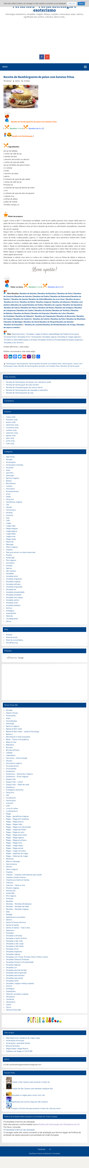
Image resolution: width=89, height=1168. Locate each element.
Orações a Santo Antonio (16, 877)
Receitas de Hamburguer (69, 366)
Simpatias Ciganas (13, 582)
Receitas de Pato (58, 319)
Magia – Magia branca (14, 822)
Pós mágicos (11, 560)
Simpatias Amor (24, 337)
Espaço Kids (11, 779)
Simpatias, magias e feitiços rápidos (20, 983)
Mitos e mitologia (13, 861)
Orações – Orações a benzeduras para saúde (24, 875)
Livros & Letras (12, 808)
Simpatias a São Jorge (15, 944)
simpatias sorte (12, 603)
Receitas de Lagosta (53, 305)
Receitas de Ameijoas (64, 308)
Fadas (8, 497)
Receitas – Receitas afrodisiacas (18, 904)
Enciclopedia (11, 769)
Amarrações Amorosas (15, 1041)
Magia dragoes (12, 528)
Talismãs (9, 616)
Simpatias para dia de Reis (16, 970)
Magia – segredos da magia (17, 853)
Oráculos (9, 883)
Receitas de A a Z (36, 128)
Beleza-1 (9, 734)
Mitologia (9, 544)
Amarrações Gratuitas (14, 465)
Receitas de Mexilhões (76, 319)
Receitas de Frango (67, 325)
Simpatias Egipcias (13, 965)
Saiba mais (72, 3)
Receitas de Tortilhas (61, 310)
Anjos (22, 334)
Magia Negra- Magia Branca (17, 1049)
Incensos (9, 515)
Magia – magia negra (14, 845)
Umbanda (10, 999)
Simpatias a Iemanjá (29, 340)
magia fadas (11, 534)
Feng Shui (10, 792)
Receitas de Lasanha (33, 325)
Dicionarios (10, 489)
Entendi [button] (81, 3)
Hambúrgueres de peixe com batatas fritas (45, 364)
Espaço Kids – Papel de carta (17, 785)
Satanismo (10, 930)
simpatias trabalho (13, 605)
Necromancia (11, 864)
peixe (16, 366)
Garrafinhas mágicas (14, 502)
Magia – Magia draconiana (16, 835)
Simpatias (10, 573)
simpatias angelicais (14, 579)
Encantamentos (10, 337)
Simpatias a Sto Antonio (13, 343)
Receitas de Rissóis (22, 313)
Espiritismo (10, 787)
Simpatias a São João (14, 941)
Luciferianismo (12, 811)
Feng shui (10, 499)
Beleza (8, 481)
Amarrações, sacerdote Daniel (18, 1043)
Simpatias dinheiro (13, 584)
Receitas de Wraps (47, 322)
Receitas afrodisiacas (61, 302)
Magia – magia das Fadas (16, 830)
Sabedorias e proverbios (15, 917)
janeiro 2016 (11, 422)
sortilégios (10, 611)
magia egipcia (11, 531)
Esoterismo (10, 771)
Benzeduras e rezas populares (18, 737)
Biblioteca (10, 745)
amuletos (10, 468)
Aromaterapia (11, 721)
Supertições (11, 991)
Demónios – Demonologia (16, 758)
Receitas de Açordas (23, 296)
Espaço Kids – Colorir (14, 782)
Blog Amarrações (13, 1046)
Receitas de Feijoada (24, 316)
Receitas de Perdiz (51, 325)
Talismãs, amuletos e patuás (17, 994)
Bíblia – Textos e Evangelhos (17, 739)
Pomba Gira (10, 891)
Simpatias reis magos (14, 597)
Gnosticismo (11, 798)
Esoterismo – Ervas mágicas (17, 777)
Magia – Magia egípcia (15, 838)
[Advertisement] (45, 36)
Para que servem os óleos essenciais (20, 552)
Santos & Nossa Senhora (16, 922)
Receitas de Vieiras (29, 308)
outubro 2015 (11, 430)
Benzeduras (11, 483)
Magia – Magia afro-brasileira (17, 819)
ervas (8, 494)
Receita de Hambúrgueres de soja (19, 393)
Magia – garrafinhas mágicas (17, 816)
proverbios (10, 563)
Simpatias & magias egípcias (69, 337)
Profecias (9, 899)
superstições (11, 613)
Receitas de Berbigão (13, 322)
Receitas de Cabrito (41, 319)
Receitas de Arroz (11, 302)
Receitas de (50, 299)
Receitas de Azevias (19, 299)
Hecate (9, 507)
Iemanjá (9, 513)
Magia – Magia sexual (14, 848)
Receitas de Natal (27, 302)
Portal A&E (10, 558)
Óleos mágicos (12, 869)
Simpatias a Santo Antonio (16, 938)
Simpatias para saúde (14, 978)
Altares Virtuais (12, 713)
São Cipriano (11, 571)
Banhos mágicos (12, 478)
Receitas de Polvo (65, 293)
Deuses (9, 761)
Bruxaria (9, 747)
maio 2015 (10, 443)
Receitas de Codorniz (22, 319)
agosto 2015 (11, 435)
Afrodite (9, 460)
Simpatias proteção (13, 595)
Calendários (10, 755)
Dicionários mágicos (14, 763)
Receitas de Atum (31, 322)
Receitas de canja (19, 305)
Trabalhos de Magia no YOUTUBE (19, 1051)
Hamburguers (67, 364)
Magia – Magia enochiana (16, 840)
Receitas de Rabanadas (60, 296)
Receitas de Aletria (37, 299)
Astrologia (10, 723)
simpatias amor (12, 576)
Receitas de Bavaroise (66, 316)
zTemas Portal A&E (13, 1010)
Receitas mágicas (43, 302)
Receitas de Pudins (41, 296)
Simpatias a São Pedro (15, 946)
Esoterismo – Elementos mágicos (19, 774)
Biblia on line (11, 742)
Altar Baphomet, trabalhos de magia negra (23, 1038)
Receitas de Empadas (40, 313)
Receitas (13, 128)
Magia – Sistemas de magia (17, 856)
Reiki (8, 912)
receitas (27, 81)
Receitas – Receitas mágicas (17, 909)
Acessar (9, 635)
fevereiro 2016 (11, 420)
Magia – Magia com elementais (18, 827)
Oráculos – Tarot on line (15, 885)
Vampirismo (10, 1002)
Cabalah (9, 753)
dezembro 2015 (12, 425)
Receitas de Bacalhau (47, 293)
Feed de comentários (14, 640)
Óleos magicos (12, 547)
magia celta (10, 526)
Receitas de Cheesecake (45, 316)
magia (8, 523)
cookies (9, 486)
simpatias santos (12, 600)
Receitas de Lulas (58, 313)
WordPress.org (12, 643)
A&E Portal (10, 457)
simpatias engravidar (14, 587)
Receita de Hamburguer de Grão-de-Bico (22, 385)
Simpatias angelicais (74, 340)
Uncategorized (12, 619)
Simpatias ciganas (50, 337)
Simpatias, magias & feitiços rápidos (40, 334)
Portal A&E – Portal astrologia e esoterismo (44, 8)
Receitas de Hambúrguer (22, 136)
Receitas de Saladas (28, 293)
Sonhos (9, 608)
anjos (8, 470)
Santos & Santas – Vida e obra (18, 928)
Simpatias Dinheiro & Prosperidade (51, 340)
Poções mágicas (12, 888)
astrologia (10, 475)
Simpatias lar (11, 589)
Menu (5, 67)
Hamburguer (11, 364)
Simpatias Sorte (12, 981)
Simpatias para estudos (15, 975)
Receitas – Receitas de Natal (17, 906)
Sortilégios (10, 989)
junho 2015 (10, 441)
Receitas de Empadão (13, 325)
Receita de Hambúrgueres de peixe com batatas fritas (39, 366)
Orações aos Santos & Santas (17, 880)
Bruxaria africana (12, 750)
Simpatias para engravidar (16, 973)
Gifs (7, 505)
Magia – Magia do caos (15, 832)
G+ (50, 1149)
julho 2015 (10, 438)
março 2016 (10, 417)
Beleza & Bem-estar (14, 729)
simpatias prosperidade (15, 592)
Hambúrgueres (22, 364)
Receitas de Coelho (25, 310)
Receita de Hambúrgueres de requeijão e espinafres (27, 390)
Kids (7, 518)
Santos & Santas (12, 925)
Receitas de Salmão (64, 322)
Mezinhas (15, 334)
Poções (9, 555)
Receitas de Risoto (46, 308)
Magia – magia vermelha (16, 851)
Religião (9, 914)
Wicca (8, 621)
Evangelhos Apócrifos (14, 790)
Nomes (9, 867)
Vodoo (8, 1005)
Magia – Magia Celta (14, 824)
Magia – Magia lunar (14, 843)
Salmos (9, 568)
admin (17, 81)
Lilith (8, 520)
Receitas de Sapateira (72, 305)
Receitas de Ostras (12, 308)
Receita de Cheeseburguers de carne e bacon (24, 387)
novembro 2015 (12, 428)
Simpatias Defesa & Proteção (17, 959)
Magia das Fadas (61, 334)
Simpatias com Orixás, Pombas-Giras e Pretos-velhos (27, 957)
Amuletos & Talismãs (12, 340)
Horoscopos (73, 334)
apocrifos (9, 473)
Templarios (10, 997)
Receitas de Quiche (43, 310)
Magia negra (11, 539)
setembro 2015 (12, 433)
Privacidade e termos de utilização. (19, 1130)
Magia (8, 814)
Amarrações (36, 337)
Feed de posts (11, 637)
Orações (9, 550)
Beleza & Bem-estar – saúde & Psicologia (22, 732)
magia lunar (10, 536)
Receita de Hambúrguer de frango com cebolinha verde (28, 382)
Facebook (41, 1149)
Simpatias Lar (11, 967)
